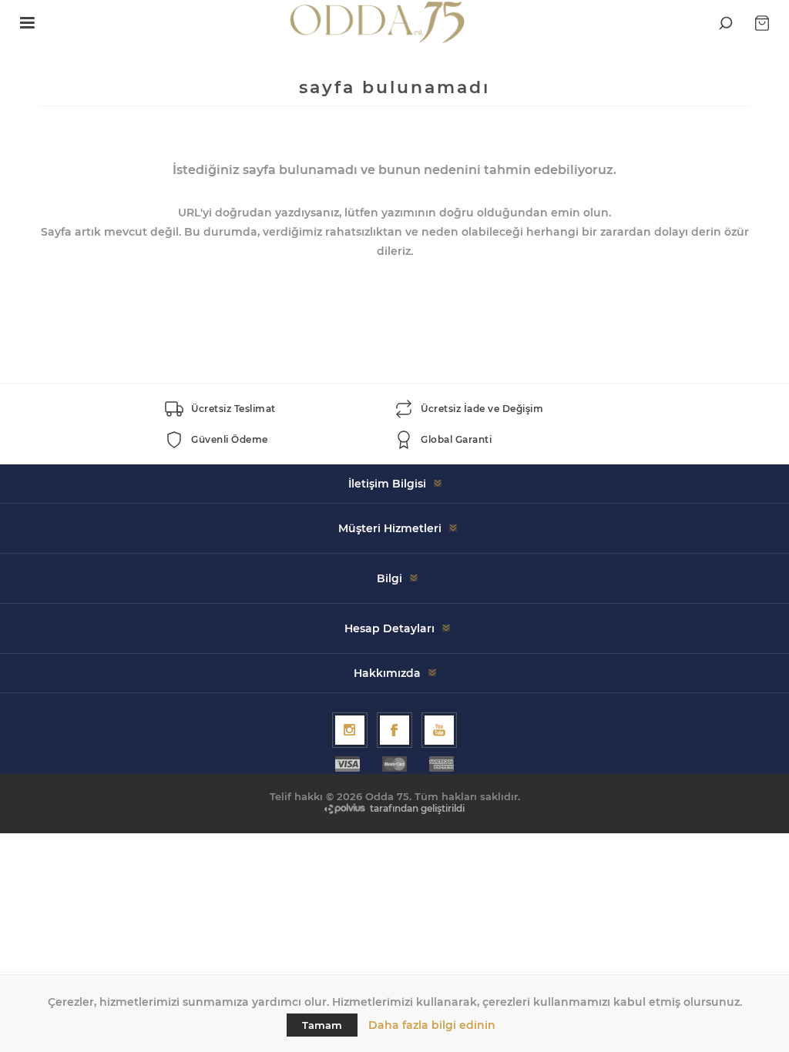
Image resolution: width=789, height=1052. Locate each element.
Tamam (322, 1025)
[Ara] (726, 23)
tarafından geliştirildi (417, 808)
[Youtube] (439, 730)
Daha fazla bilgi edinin (431, 1025)
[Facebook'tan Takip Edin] (394, 730)
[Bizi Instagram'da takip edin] (349, 730)
